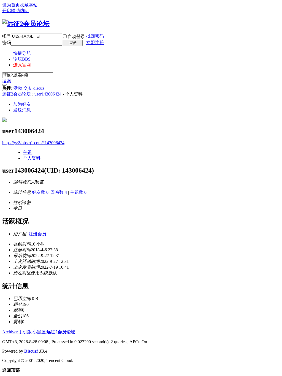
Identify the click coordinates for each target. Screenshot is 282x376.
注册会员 (37, 233)
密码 (6, 42)
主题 (27, 152)
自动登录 (76, 36)
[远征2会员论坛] (26, 23)
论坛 (22, 59)
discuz (38, 88)
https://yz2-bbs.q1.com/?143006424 (33, 142)
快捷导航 (22, 53)
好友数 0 (40, 192)
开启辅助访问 (15, 10)
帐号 (6, 36)
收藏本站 (28, 4)
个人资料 (31, 158)
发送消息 (22, 110)
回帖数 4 (58, 192)
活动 (17, 88)
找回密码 (95, 36)
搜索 (6, 80)
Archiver (10, 331)
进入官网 (22, 64)
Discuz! (31, 351)
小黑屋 (39, 331)
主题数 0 (78, 192)
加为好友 (22, 104)
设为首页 (11, 4)
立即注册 (95, 42)
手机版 (25, 331)
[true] (4, 85)
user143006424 (47, 94)
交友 (27, 88)
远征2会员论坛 (16, 94)
